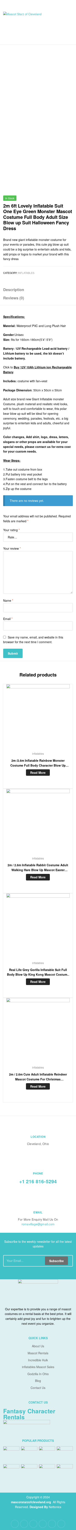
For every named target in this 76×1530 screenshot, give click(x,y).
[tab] (38, 290)
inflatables (26, 273)
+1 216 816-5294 (38, 1181)
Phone (38, 1173)
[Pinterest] (43, 1524)
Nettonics (55, 1507)
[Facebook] (15, 1524)
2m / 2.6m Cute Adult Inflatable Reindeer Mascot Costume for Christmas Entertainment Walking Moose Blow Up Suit (38, 1076)
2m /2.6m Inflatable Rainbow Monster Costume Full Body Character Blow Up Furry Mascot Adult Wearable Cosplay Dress (38, 763)
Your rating (11, 530)
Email (7, 619)
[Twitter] (24, 1524)
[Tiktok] (61, 1524)
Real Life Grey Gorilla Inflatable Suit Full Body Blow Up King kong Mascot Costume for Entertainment (38, 972)
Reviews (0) (13, 298)
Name (8, 600)
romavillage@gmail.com (38, 1224)
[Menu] (8, 4)
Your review (12, 548)
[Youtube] (33, 1524)
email (38, 1212)
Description (13, 289)
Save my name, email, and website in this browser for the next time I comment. (33, 639)
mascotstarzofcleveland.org (31, 1502)
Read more (38, 772)
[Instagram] (52, 1524)
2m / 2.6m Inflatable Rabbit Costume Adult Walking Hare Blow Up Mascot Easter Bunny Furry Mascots (38, 867)
